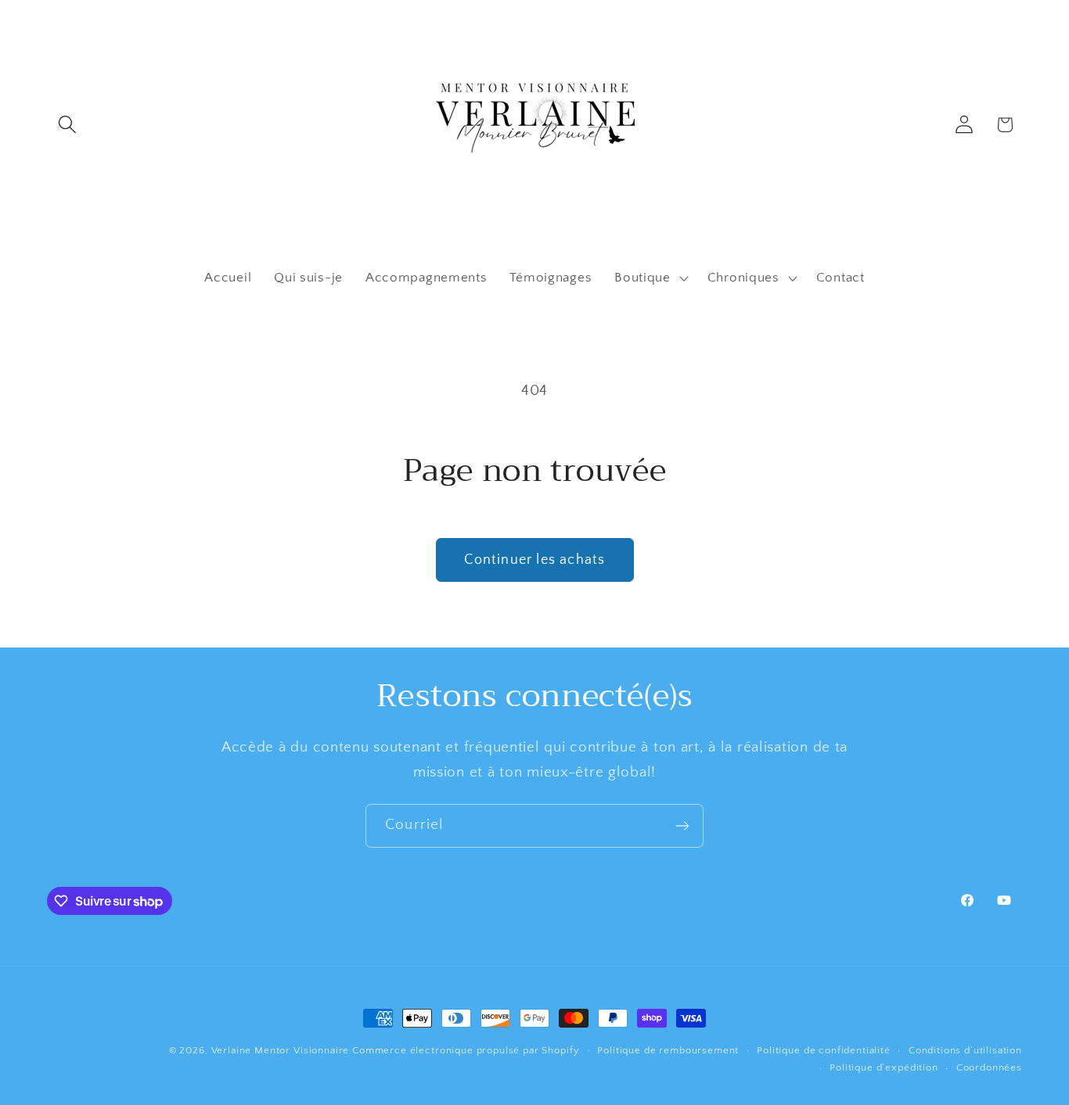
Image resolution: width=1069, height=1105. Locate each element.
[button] (67, 124)
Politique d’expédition (884, 1067)
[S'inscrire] (682, 826)
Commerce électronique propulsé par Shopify (465, 1050)
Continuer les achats (535, 560)
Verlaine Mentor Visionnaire (280, 1050)
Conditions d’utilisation (965, 1050)
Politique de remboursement (668, 1050)
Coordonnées (989, 1067)
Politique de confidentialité (824, 1050)
